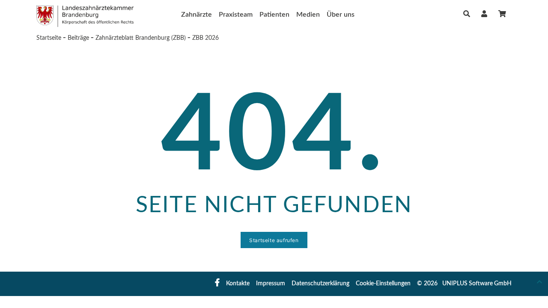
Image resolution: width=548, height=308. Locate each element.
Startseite (48, 38)
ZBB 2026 (205, 38)
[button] (484, 14)
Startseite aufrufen (273, 240)
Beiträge (78, 38)
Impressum (270, 284)
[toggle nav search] (467, 14)
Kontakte (238, 284)
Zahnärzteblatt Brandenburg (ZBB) (140, 38)
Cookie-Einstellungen (383, 284)
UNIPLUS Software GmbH (477, 284)
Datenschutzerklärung (320, 284)
